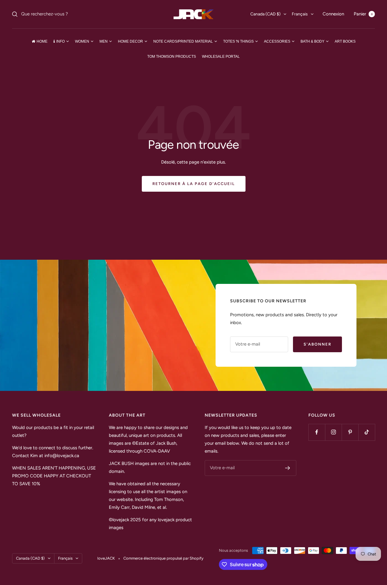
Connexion (333, 14)
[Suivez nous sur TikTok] (366, 432)
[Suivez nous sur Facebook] (316, 432)
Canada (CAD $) (265, 14)
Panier (363, 14)
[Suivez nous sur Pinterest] (350, 432)
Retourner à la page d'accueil (193, 183)
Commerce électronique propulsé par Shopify (163, 558)
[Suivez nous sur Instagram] (333, 432)
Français (300, 14)
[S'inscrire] (287, 468)
